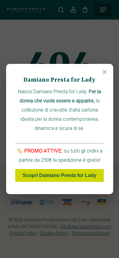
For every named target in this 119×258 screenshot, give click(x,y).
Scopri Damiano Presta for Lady (59, 175)
